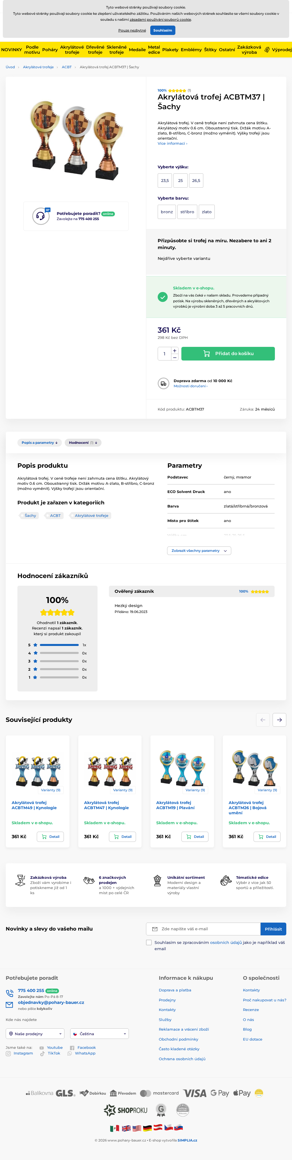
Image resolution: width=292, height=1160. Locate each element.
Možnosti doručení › (191, 386)
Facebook (87, 1047)
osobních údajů (226, 942)
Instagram (23, 1053)
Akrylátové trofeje (38, 67)
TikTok (54, 1053)
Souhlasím (162, 30)
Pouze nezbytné (132, 30)
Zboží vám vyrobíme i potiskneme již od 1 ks (50, 887)
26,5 (196, 180)
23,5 (165, 180)
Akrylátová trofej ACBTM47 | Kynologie (106, 805)
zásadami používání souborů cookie (160, 19)
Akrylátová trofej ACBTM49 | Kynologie (34, 805)
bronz (167, 211)
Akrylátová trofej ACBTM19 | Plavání (175, 805)
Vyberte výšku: (173, 166)
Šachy (30, 515)
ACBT (67, 67)
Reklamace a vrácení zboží (184, 1029)
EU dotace (252, 1039)
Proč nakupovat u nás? (264, 1000)
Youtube (55, 1047)
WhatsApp (85, 1053)
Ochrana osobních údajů (182, 1059)
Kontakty (167, 1009)
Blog (247, 1029)
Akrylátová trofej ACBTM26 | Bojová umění (248, 807)
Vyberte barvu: (173, 198)
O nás (248, 1019)
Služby (165, 1019)
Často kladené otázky (179, 1049)
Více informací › (172, 143)
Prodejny (167, 1000)
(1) (174, 90)
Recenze (251, 1009)
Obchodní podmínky (178, 1039)
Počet (164, 354)
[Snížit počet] (174, 357)
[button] (199, 551)
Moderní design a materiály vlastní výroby (184, 887)
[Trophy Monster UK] (126, 1128)
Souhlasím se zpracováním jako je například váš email (220, 945)
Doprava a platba (175, 990)
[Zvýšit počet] (174, 350)
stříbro (187, 211)
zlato (207, 211)
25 (180, 180)
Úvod (10, 67)
